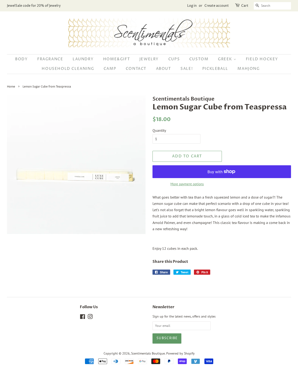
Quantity (159, 130)
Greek (226, 59)
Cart (244, 5)
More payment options (187, 184)
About (163, 68)
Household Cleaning (68, 68)
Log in (192, 5)
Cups (174, 59)
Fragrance (50, 59)
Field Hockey (262, 59)
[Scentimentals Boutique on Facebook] (82, 317)
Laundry (83, 59)
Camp (110, 68)
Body (21, 59)
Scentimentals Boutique (148, 353)
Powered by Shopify (180, 353)
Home (11, 87)
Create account (216, 5)
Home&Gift (116, 59)
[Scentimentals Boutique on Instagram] (90, 317)
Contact (136, 68)
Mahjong (248, 68)
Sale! (186, 68)
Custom (199, 59)
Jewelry (149, 59)
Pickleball (215, 68)
